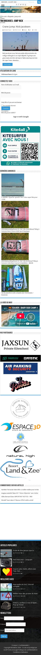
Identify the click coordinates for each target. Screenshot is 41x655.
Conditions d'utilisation (20, 652)
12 (23, 553)
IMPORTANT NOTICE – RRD (23, 496)
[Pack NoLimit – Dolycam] (6, 562)
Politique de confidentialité (27, 650)
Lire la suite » (7, 64)
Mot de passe (5, 93)
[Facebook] (18, 4)
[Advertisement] (20, 523)
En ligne (9, 74)
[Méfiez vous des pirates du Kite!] (6, 596)
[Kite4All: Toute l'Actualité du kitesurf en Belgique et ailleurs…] (20, 9)
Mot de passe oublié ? (8, 113)
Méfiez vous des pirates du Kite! (25, 594)
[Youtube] (25, 4)
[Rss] (17, 4)
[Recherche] (39, 2)
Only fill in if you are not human (11, 102)
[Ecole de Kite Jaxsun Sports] (6, 553)
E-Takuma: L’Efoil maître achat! (23, 500)
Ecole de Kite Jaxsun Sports (23, 550)
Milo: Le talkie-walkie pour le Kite (28, 489)
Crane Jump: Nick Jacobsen (16, 26)
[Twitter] (21, 4)
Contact (15, 645)
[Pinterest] (23, 4)
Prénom (3, 624)
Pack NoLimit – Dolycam (22, 560)
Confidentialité (24, 645)
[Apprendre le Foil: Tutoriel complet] (6, 587)
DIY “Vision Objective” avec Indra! (27, 493)
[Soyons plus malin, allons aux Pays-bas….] (6, 572)
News (25, 30)
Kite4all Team (7, 30)
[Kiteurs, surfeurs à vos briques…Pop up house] (6, 605)
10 (23, 562)
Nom (2, 618)
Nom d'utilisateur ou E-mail (10, 85)
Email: (2, 630)
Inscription (4, 111)
